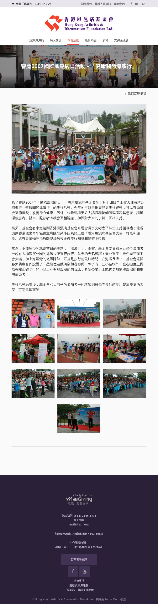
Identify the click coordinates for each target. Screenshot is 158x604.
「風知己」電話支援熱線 (79, 590)
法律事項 (79, 580)
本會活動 (73, 40)
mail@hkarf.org (79, 524)
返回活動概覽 (135, 94)
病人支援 (55, 40)
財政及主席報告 (79, 585)
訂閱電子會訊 (79, 559)
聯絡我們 (119, 4)
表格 (105, 40)
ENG (143, 4)
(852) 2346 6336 (85, 515)
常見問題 (79, 520)
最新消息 (91, 40)
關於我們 (86, 4)
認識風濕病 (36, 40)
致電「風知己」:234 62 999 (31, 4)
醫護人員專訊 (103, 4)
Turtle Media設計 (115, 599)
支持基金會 (121, 40)
